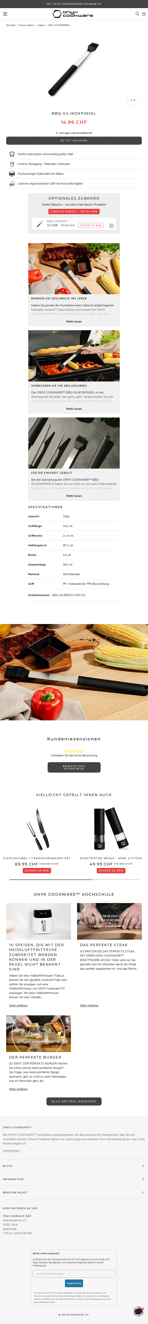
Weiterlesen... (12, 1151)
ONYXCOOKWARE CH (75, 1314)
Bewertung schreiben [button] (74, 767)
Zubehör (41, 25)
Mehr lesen (74, 321)
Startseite (10, 25)
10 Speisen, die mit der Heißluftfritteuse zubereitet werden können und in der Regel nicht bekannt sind (36, 957)
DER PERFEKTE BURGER (35, 1057)
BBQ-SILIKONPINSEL (59, 25)
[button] (144, 14)
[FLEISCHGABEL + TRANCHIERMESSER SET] (37, 828)
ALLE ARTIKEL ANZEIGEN (74, 1101)
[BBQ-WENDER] (40, 221)
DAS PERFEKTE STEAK (104, 945)
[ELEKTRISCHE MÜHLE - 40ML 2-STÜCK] (111, 828)
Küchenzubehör (26, 25)
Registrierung (74, 1283)
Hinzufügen (110, 225)
